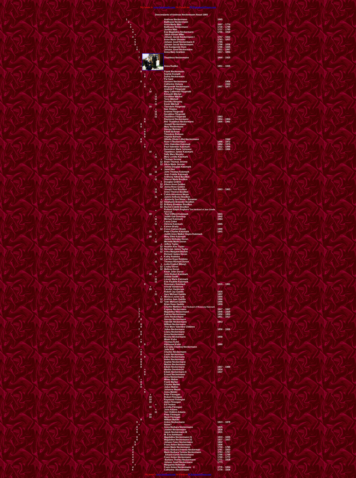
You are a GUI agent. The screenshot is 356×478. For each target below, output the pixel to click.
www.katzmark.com (164, 7)
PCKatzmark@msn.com (199, 474)
